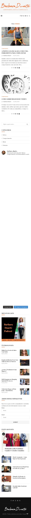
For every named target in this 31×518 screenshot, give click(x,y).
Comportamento (7, 138)
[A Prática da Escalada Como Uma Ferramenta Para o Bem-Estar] (15, 36)
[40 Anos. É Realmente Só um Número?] (24, 372)
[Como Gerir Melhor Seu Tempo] (15, 84)
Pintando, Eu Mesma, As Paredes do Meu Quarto (19, 477)
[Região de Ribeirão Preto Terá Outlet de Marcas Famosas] (24, 362)
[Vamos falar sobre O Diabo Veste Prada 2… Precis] (15, 214)
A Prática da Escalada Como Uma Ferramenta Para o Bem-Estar (15, 52)
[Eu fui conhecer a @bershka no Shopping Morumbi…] (15, 247)
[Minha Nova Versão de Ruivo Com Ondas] (24, 353)
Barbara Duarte (7, 55)
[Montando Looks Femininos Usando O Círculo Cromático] (15, 443)
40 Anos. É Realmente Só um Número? (9, 370)
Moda (4, 142)
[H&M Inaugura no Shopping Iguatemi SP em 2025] (24, 382)
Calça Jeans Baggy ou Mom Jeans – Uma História (9, 389)
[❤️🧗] (15, 198)
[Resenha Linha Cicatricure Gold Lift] (6, 488)
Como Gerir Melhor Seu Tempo (14, 99)
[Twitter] (21, 16)
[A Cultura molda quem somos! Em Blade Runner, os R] (15, 263)
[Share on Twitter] (15, 68)
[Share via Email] (19, 68)
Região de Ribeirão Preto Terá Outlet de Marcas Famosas (10, 360)
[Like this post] (11, 68)
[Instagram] (23, 16)
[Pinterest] (25, 16)
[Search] (29, 16)
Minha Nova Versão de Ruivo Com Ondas (9, 351)
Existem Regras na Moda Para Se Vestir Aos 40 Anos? (21, 467)
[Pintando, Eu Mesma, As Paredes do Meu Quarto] (6, 479)
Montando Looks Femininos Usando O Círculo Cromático (14, 450)
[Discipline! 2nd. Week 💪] (15, 181)
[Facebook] (20, 16)
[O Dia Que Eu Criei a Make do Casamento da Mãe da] (15, 280)
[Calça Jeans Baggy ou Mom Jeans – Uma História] (24, 391)
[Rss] (27, 16)
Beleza (4, 135)
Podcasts (5, 145)
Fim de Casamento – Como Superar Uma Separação (20, 457)
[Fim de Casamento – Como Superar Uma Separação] (6, 459)
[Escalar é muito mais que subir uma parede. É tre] (15, 296)
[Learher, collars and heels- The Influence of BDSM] (15, 231)
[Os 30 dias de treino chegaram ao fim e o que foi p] (15, 165)
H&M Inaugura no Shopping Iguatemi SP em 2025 (9, 380)
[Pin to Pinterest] (17, 68)
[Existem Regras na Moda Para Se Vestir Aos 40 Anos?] (6, 469)
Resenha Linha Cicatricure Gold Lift (20, 487)
